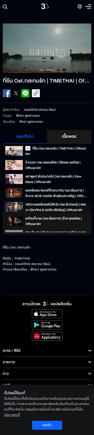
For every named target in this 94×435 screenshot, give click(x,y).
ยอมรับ (46, 425)
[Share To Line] (25, 93)
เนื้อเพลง (69, 136)
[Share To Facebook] (7, 93)
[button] (25, 48)
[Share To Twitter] (16, 93)
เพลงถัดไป (25, 136)
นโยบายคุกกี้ (12, 415)
